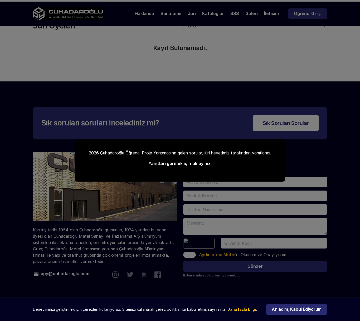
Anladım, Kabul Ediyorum (297, 309)
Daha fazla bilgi (241, 309)
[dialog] (180, 160)
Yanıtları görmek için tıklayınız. (180, 163)
